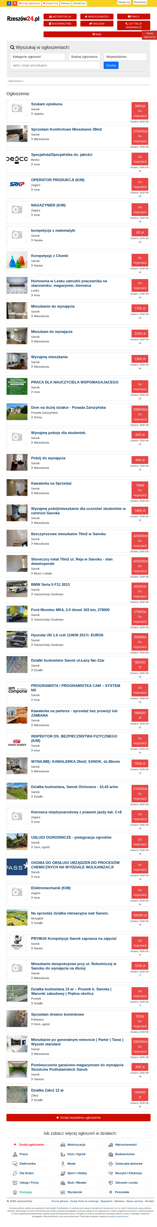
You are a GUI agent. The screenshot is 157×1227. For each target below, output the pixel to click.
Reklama (65, 3)
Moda (71, 1163)
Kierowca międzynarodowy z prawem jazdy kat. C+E (76, 812)
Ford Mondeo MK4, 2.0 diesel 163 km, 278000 (70, 610)
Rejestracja (140, 2)
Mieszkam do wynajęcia (51, 332)
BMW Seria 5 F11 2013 (50, 584)
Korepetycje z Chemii (49, 256)
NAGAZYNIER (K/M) (48, 205)
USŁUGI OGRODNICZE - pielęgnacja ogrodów (71, 837)
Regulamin (107, 1201)
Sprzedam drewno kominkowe (57, 1014)
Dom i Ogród (76, 1154)
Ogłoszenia (14, 80)
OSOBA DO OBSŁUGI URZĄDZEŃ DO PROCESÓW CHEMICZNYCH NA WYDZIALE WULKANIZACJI (75, 865)
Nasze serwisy (134, 1201)
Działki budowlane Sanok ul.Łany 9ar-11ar (67, 660)
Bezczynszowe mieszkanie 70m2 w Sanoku (68, 534)
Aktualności (79, 3)
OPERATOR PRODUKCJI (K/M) (57, 180)
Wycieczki (74, 1192)
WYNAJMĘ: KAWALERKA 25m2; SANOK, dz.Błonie (75, 761)
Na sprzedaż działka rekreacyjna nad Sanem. (70, 913)
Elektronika (27, 1163)
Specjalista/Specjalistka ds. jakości (61, 154)
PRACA (134, 16)
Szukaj (111, 65)
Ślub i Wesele (76, 1182)
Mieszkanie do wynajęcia (53, 306)
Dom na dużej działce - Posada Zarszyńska (68, 407)
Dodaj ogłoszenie (30, 3)
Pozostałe (121, 1192)
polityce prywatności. (119, 1216)
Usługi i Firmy (29, 1182)
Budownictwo (125, 1154)
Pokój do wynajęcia (48, 458)
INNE (98, 34)
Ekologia (25, 1192)
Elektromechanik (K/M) (51, 888)
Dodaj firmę (51, 3)
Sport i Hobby (77, 1173)
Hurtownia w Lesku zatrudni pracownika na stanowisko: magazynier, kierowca (69, 283)
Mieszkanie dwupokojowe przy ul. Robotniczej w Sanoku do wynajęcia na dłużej (73, 966)
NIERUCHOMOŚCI (98, 16)
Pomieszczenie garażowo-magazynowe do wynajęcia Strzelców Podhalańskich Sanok (77, 1067)
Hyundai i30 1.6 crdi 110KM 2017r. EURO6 (67, 635)
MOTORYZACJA (61, 16)
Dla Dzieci (26, 1173)
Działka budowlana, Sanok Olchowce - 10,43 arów (74, 787)
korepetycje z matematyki (53, 230)
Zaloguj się (124, 2)
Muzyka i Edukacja (128, 1173)
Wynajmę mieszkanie (49, 357)
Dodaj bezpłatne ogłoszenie (80, 1117)
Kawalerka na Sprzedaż (51, 483)
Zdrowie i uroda (126, 1182)
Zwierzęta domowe (128, 1163)
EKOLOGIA (98, 23)
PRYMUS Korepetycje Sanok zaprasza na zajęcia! (74, 938)
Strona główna (59, 1201)
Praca (23, 1154)
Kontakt (149, 1201)
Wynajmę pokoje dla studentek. (58, 433)
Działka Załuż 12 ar (47, 1090)
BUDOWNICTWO (61, 23)
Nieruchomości (126, 1144)
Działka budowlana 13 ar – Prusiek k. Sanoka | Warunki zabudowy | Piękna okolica (71, 991)
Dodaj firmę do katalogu (84, 1201)
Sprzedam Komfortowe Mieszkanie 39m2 (66, 129)
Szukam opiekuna (46, 104)
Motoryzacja (76, 1144)
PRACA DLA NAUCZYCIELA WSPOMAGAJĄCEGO (75, 382)
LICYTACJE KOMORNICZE (134, 25)
